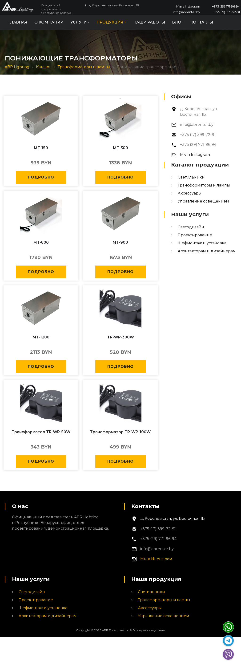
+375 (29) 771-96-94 (226, 6)
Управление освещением (203, 201)
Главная (17, 22)
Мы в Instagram (188, 6)
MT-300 (120, 148)
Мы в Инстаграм (156, 559)
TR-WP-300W (120, 337)
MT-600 (41, 242)
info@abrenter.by (186, 12)
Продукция (109, 22)
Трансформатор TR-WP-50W (41, 432)
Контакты (201, 22)
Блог (177, 22)
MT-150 (41, 148)
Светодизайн (191, 227)
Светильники (191, 177)
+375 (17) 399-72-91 (226, 12)
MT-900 (120, 242)
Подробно (41, 177)
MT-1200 (41, 337)
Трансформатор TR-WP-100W (120, 432)
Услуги (78, 22)
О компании (48, 22)
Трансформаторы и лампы (204, 185)
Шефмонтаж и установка (202, 243)
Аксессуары (189, 193)
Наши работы (149, 22)
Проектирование (195, 235)
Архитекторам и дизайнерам (207, 251)
